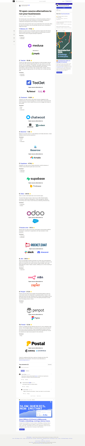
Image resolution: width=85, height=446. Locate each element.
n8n (22, 258)
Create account (68, 1)
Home (13, 438)
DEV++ (21, 438)
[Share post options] (14, 45)
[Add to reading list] (14, 38)
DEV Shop (70, 438)
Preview (27, 370)
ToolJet (23, 60)
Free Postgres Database (64, 438)
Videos (24, 438)
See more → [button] (22, 429)
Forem (32, 442)
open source (37, 442)
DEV (45, 442)
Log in (63, 1)
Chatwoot (24, 97)
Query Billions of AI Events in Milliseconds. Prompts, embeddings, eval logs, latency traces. (34, 420)
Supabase (23, 163)
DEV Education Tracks (29, 438)
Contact (59, 438)
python (25, 16)
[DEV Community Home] (14, 1)
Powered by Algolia (42, 1)
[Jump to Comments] (14, 34)
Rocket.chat (24, 227)
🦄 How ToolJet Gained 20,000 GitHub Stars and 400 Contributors (64, 23)
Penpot (23, 291)
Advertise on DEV (39, 438)
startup (33, 16)
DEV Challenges (17, 438)
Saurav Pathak (24, 374)
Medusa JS (23, 29)
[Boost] (14, 41)
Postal (23, 324)
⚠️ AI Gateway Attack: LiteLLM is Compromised (62, 18)
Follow (64, 7)
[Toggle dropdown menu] (51, 374)
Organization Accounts (46, 438)
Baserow (23, 132)
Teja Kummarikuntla (24, 5)
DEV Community (29, 437)
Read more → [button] (59, 72)
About (56, 438)
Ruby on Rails (41, 443)
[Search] (16, 1)
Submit (23, 370)
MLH (42, 439)
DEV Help (34, 438)
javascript (21, 16)
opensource (29, 16)
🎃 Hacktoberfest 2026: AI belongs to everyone (63, 61)
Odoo (22, 194)
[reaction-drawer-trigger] (14, 31)
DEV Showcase (52, 438)
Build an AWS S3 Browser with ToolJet (63, 27)
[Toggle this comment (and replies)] (20, 376)
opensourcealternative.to (24, 360)
